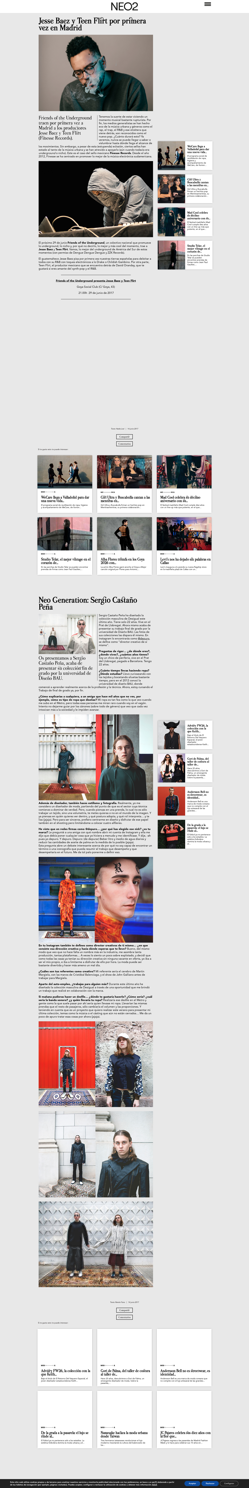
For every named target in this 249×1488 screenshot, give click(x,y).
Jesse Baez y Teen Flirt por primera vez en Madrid (92, 24)
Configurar (229, 1483)
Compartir (124, 436)
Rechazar (210, 1483)
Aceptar (192, 1483)
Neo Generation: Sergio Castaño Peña (88, 603)
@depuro (143, 638)
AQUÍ (154, 1484)
